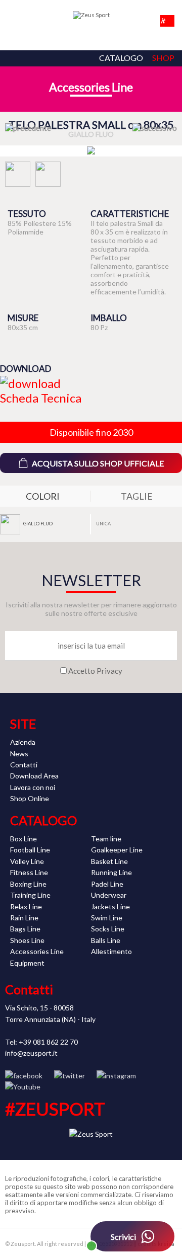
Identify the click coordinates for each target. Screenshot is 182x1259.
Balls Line (105, 940)
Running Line (111, 872)
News (19, 753)
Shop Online (29, 798)
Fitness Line (29, 872)
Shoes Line (27, 940)
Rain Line (24, 917)
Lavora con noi (32, 787)
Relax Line (26, 906)
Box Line (23, 838)
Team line (106, 838)
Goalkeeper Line (117, 849)
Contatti (23, 764)
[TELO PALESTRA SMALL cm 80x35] (91, 150)
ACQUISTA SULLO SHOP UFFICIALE (98, 463)
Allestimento (111, 951)
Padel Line (107, 884)
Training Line (30, 895)
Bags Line (25, 928)
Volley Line (27, 861)
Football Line (30, 849)
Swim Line (106, 917)
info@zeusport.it (31, 1053)
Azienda (22, 742)
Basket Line (109, 861)
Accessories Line (91, 87)
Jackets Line (110, 906)
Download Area (34, 775)
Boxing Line (28, 884)
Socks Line (107, 928)
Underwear (108, 895)
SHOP (163, 57)
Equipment (27, 963)
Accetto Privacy (95, 670)
